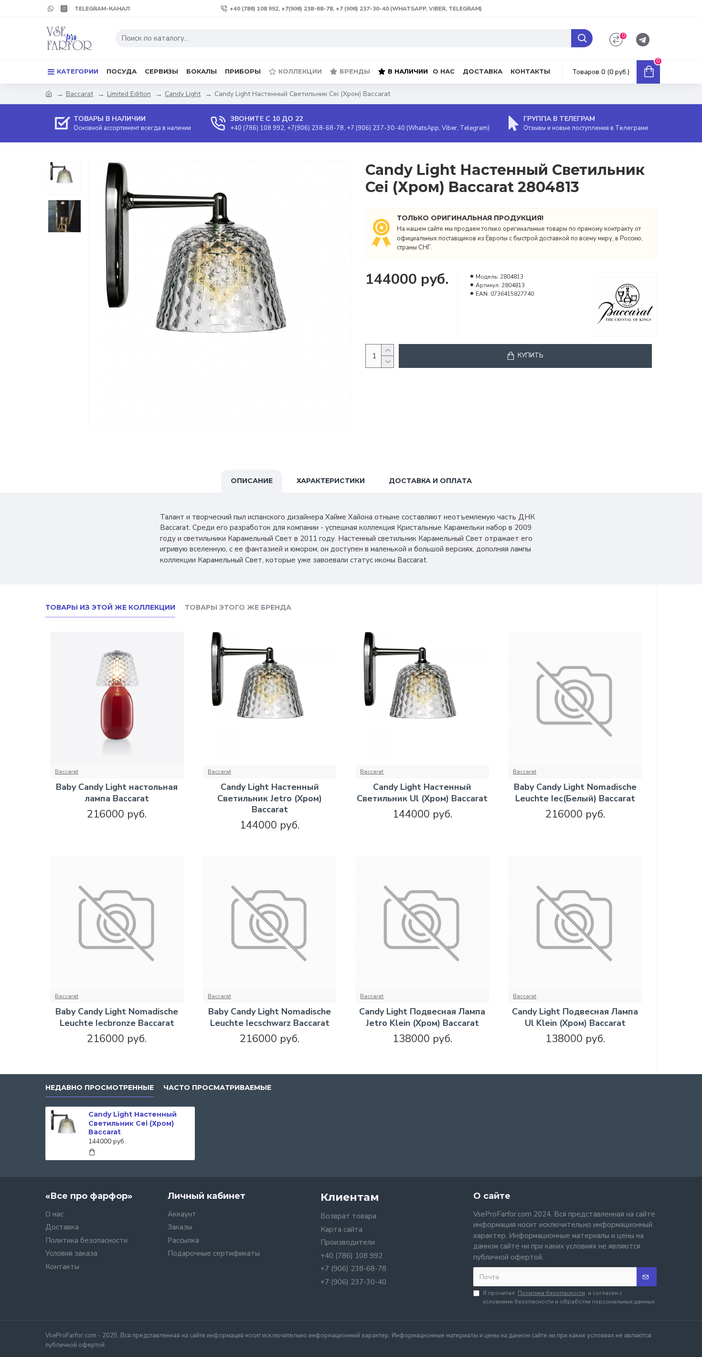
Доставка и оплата (430, 480)
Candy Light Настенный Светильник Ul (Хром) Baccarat (422, 793)
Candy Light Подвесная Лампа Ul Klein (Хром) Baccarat (575, 1017)
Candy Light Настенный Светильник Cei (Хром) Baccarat (132, 1123)
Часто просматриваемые (217, 1088)
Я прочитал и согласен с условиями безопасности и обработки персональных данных (569, 1297)
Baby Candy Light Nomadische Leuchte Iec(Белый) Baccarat (575, 793)
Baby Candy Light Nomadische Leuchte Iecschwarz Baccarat (269, 1017)
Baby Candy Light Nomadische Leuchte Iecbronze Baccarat (116, 1017)
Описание (252, 480)
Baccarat (79, 93)
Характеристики (331, 480)
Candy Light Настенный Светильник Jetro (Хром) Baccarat (269, 798)
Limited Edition (129, 93)
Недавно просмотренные (99, 1088)
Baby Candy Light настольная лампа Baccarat (117, 793)
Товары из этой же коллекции (110, 607)
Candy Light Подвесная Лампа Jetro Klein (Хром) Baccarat (422, 1017)
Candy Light (183, 93)
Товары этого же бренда (238, 607)
